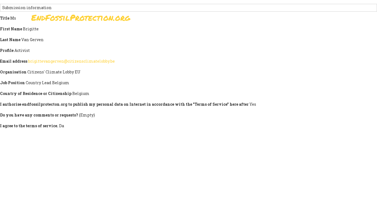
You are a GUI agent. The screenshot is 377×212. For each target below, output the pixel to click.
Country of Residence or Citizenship (35, 93)
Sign (182, 19)
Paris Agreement (215, 19)
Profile (7, 50)
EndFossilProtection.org (80, 17)
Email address (13, 61)
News (283, 19)
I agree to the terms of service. (29, 125)
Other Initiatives (316, 19)
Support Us (255, 19)
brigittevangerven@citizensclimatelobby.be (71, 61)
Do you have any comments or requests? (39, 115)
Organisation (13, 72)
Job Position (12, 82)
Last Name (10, 39)
